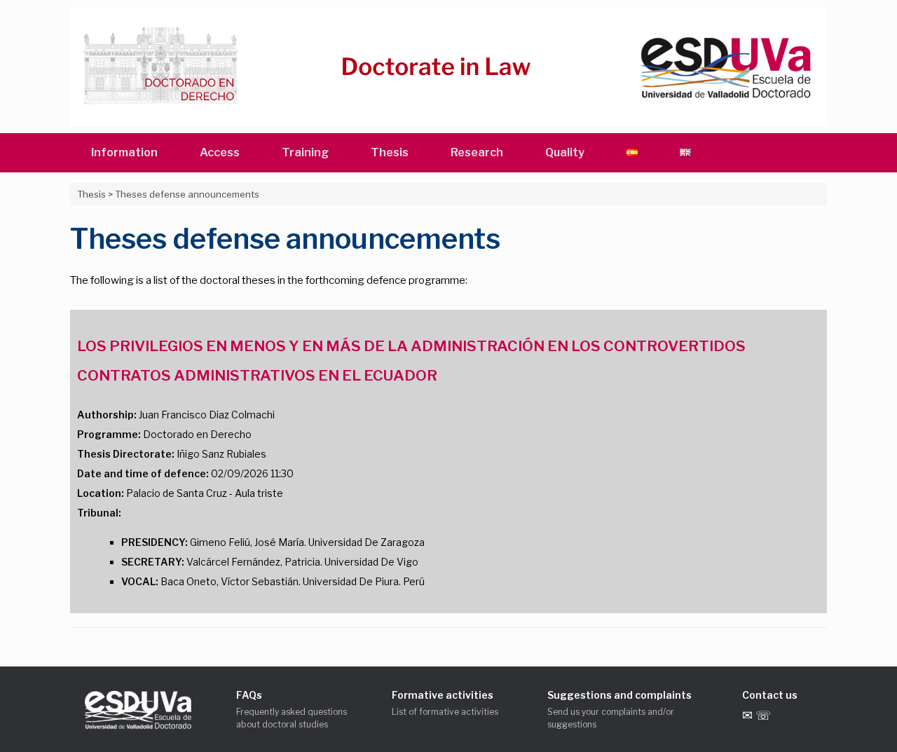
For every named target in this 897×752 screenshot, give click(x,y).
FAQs (249, 695)
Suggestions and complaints (619, 695)
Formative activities (442, 695)
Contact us (769, 695)
